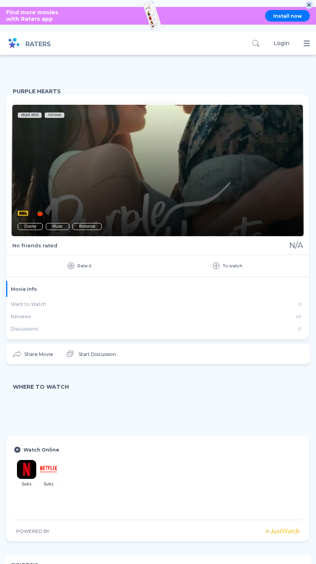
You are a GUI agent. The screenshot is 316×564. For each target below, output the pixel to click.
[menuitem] (32, 354)
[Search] (255, 43)
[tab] (157, 289)
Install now (287, 16)
